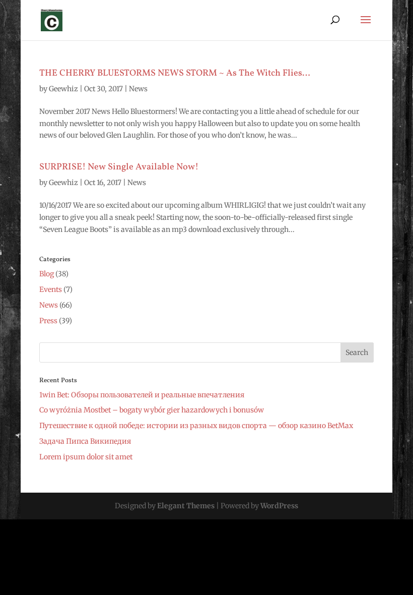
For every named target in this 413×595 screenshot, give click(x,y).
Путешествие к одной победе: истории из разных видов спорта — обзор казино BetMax (196, 425)
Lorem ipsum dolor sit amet (85, 456)
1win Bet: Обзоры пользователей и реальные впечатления (141, 394)
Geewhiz (63, 88)
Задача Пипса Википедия (85, 441)
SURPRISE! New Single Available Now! (118, 167)
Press (48, 320)
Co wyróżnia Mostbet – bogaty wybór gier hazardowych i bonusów (151, 409)
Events (50, 289)
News (138, 88)
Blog (46, 273)
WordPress (279, 505)
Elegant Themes (186, 505)
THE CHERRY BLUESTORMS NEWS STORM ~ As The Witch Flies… (174, 73)
